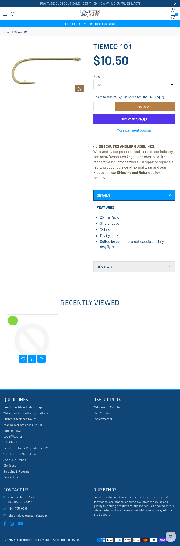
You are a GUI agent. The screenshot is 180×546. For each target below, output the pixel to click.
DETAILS (103, 195)
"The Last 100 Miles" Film (19, 454)
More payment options (134, 130)
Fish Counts (101, 413)
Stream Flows (12, 430)
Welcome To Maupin (106, 407)
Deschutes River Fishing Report (24, 407)
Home (6, 32)
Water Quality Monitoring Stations (25, 413)
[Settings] (173, 10)
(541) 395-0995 (18, 508)
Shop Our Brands (14, 460)
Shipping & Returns (16, 471)
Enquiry (159, 97)
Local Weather (12, 436)
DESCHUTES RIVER (90, 24)
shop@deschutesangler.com (28, 515)
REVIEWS (104, 267)
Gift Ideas (9, 465)
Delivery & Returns (135, 97)
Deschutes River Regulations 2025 (26, 448)
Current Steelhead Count (19, 419)
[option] (90, 24)
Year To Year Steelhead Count (22, 425)
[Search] (13, 13)
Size (96, 76)
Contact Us (10, 477)
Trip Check (10, 442)
